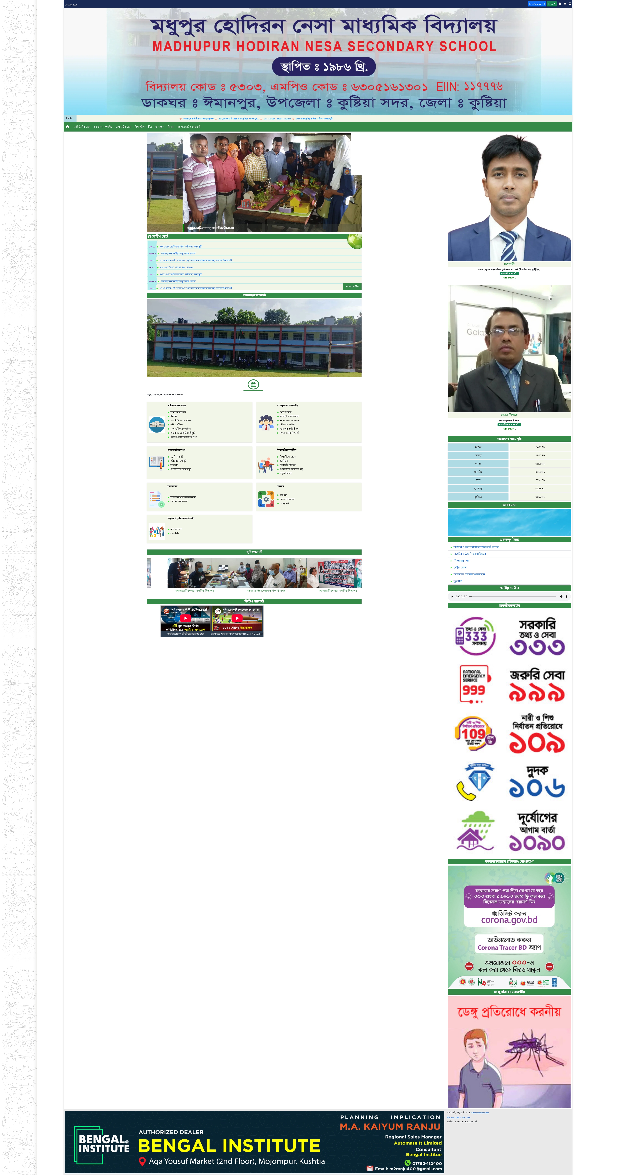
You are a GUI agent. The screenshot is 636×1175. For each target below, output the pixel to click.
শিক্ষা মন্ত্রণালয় (462, 560)
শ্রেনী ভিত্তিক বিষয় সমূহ (180, 469)
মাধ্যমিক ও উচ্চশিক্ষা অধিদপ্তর (470, 553)
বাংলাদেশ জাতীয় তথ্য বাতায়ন (469, 574)
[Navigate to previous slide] (151, 182)
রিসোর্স (280, 486)
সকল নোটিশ (352, 286)
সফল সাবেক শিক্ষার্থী (289, 433)
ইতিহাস (173, 416)
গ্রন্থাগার (283, 495)
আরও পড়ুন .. (509, 277)
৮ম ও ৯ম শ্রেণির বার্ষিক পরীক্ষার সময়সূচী (148, 119)
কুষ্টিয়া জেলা (460, 567)
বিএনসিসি (174, 533)
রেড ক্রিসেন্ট (176, 529)
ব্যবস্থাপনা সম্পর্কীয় (287, 405)
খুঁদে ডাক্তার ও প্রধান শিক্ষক (254, 590)
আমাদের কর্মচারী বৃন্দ (289, 429)
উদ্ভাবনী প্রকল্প (286, 473)
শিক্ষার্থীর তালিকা (287, 465)
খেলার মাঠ (284, 503)
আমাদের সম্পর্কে (178, 412)
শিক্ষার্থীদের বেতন (288, 457)
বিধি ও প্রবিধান (176, 424)
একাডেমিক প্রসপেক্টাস (180, 429)
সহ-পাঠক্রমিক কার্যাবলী (180, 518)
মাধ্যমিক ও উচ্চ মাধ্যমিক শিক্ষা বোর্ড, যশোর (476, 547)
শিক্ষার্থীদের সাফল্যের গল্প (291, 469)
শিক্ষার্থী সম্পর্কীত (286, 450)
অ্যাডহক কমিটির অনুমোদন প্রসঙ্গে (541, 119)
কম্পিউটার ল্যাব (287, 499)
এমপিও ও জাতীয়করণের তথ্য (183, 437)
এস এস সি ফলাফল (179, 501)
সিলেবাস (174, 465)
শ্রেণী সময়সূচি (176, 457)
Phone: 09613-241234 (459, 1117)
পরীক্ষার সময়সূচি (178, 461)
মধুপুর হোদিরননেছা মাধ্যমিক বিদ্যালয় (183, 590)
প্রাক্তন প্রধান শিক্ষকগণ (290, 420)
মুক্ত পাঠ (458, 581)
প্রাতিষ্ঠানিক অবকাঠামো (181, 420)
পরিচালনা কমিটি (287, 424)
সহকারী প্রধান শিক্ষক (289, 416)
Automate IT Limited (480, 1113)
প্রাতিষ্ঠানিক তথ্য (176, 405)
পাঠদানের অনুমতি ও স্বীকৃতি (182, 433)
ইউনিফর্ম (284, 461)
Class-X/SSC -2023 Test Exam (111, 119)
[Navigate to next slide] (357, 182)
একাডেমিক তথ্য (176, 450)
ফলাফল (172, 486)
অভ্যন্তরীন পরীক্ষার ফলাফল (183, 497)
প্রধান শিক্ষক (286, 412)
